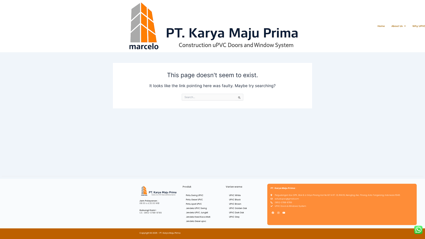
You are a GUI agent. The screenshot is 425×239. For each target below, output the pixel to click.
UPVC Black (235, 199)
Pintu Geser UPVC (194, 199)
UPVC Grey (234, 216)
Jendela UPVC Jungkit (197, 212)
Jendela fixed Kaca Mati (198, 216)
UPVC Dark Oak (236, 212)
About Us (397, 26)
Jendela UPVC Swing (196, 208)
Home (381, 26)
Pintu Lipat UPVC (194, 203)
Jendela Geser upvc (196, 221)
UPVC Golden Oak (238, 208)
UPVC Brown (235, 203)
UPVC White (235, 195)
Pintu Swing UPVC (194, 195)
